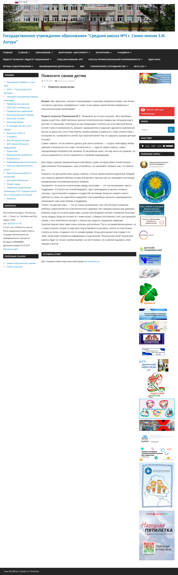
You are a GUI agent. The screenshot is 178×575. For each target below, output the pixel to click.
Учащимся (123, 52)
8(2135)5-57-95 (15, 223)
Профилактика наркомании (20, 111)
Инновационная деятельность (56, 66)
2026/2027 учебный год (18, 107)
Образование (43, 52)
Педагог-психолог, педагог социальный (26, 59)
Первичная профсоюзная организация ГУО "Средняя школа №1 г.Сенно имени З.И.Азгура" (20, 191)
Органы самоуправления (17, 66)
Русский (22, 2)
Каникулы (11, 198)
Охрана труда (13, 184)
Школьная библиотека (17, 180)
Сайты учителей (14, 266)
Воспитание (102, 52)
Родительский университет (20, 155)
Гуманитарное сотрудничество (108, 66)
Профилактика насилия (18, 104)
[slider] (169, 145)
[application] (157, 146)
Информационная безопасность (22, 162)
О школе (23, 52)
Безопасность (13, 158)
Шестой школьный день (18, 140)
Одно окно (154, 59)
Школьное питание (16, 118)
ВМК (82, 66)
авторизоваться (92, 261)
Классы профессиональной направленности (114, 59)
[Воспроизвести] (142, 146)
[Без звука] (164, 146)
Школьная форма (15, 122)
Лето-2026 (139, 66)
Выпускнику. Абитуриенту (73, 52)
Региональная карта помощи (20, 115)
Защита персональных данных (21, 263)
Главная (7, 52)
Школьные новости (66, 81)
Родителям (12, 151)
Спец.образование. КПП (70, 59)
